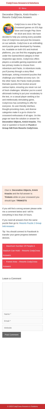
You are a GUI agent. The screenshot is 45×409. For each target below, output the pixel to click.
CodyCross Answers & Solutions (22, 3)
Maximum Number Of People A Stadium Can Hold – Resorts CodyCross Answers (21, 250)
